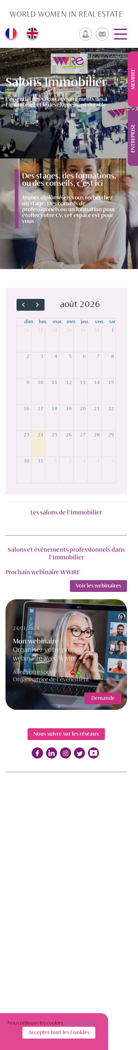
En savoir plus (80, 1023)
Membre (133, 79)
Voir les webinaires (98, 586)
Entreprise (133, 138)
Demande (103, 698)
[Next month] (37, 305)
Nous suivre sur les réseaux (66, 734)
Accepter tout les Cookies (58, 1032)
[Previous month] (24, 305)
